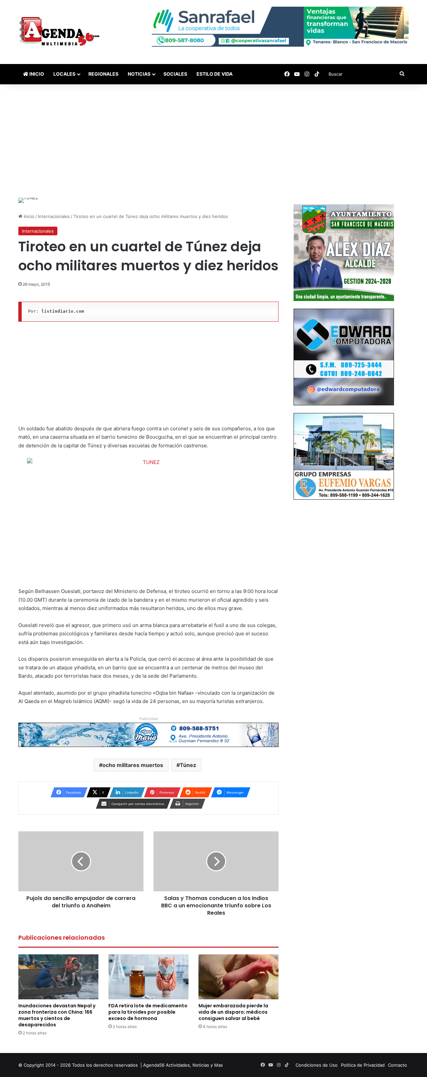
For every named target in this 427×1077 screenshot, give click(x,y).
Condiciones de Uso (317, 1065)
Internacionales (54, 216)
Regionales (103, 74)
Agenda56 (153, 1065)
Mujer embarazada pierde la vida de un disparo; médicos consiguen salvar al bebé (233, 1012)
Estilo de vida (214, 74)
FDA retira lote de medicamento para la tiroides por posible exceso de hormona (147, 1012)
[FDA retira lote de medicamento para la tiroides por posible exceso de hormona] (148, 976)
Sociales (175, 74)
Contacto (397, 1065)
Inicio (36, 74)
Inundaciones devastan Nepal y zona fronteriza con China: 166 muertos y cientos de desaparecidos (56, 1015)
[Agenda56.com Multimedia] (60, 32)
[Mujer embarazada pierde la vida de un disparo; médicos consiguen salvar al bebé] (238, 976)
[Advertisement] (213, 141)
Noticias (139, 74)
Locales (64, 74)
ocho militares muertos (132, 765)
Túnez (188, 765)
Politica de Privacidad (363, 1065)
